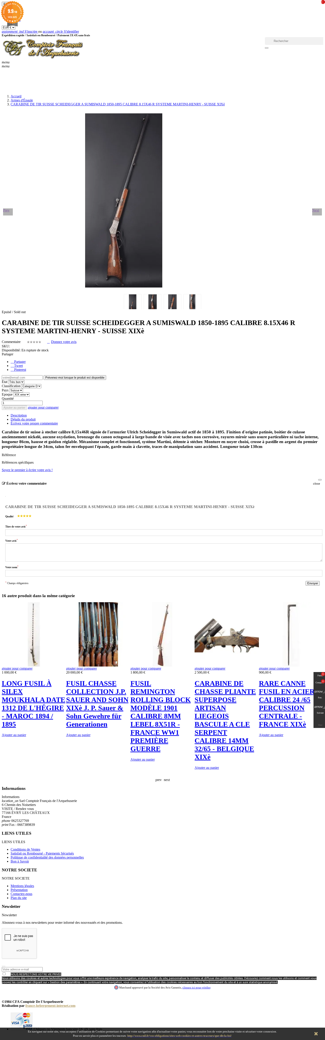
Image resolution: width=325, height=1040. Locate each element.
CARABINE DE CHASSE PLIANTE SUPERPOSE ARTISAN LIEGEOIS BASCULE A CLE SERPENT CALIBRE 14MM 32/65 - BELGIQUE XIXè (225, 720)
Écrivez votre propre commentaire (34, 423)
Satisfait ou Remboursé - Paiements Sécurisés (42, 853)
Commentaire (11, 342)
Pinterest (19, 369)
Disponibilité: (11, 350)
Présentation (19, 890)
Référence (9, 455)
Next (315, 210)
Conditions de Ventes (25, 849)
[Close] (320, 479)
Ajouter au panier (14, 407)
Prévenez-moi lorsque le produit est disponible (74, 377)
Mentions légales (22, 886)
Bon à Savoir (20, 861)
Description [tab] (19, 415)
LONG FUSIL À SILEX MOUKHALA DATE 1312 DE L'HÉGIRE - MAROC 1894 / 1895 (33, 703)
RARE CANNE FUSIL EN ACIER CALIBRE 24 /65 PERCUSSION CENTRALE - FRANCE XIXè (287, 703)
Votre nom (11, 567)
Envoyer (312, 583)
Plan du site (19, 898)
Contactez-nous (21, 894)
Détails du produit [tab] (23, 419)
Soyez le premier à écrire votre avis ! (27, 470)
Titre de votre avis (16, 526)
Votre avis (11, 540)
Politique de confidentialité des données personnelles (47, 857)
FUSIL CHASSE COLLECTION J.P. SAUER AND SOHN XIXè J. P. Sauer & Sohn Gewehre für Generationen (97, 703)
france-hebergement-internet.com (50, 1006)
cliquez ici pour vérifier (196, 987)
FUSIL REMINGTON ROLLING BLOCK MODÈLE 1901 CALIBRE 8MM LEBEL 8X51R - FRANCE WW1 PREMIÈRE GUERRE (160, 716)
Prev (6, 210)
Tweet (18, 366)
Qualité (9, 516)
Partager (19, 362)
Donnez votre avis (63, 342)
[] (266, 48)
